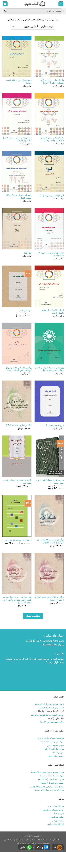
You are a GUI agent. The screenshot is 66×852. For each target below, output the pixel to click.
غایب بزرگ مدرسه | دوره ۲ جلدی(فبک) (51, 254)
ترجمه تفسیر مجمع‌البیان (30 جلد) (49, 704)
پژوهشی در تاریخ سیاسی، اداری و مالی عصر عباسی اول (49, 368)
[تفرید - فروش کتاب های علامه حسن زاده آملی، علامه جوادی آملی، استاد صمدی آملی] (34, 3)
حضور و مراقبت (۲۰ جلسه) (52, 783)
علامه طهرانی (58, 820)
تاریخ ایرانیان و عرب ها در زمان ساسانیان (17, 481)
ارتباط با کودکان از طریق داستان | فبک (52, 311)
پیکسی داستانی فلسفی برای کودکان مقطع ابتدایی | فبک (18, 368)
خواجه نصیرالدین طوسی (53, 810)
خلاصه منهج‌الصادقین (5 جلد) (52, 722)
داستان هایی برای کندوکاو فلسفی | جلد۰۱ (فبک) (52, 139)
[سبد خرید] (5, 3)
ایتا (55, 847)
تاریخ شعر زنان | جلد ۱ (53, 425)
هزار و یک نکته (57, 752)
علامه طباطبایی (57, 817)
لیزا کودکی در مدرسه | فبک (51, 195)
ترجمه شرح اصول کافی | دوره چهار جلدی (50, 481)
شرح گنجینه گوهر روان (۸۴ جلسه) (49, 790)
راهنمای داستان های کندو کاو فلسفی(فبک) (18, 196)
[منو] (61, 3)
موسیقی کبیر (25, 310)
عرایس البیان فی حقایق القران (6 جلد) (47, 715)
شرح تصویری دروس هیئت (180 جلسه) (47, 772)
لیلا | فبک (27, 253)
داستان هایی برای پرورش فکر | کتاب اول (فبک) (17, 139)
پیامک (40, 847)
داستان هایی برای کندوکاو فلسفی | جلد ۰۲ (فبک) (52, 81)
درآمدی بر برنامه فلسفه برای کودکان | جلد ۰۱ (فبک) (50, 541)
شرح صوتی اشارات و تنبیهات (51, 742)
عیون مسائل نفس (56, 756)
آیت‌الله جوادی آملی (55, 824)
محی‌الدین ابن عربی (55, 806)
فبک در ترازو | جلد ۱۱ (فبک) (18, 425)
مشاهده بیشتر (33, 615)
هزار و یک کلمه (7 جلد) (54, 749)
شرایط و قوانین (34, 847)
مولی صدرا (59, 813)
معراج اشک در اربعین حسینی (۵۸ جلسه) (47, 786)
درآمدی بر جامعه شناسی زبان (17, 540)
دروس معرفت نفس (55, 745)
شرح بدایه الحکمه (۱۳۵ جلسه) (51, 779)
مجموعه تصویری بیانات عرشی (51, 738)
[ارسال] (5, 11)
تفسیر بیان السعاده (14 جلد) (52, 708)
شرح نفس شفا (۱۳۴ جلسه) (52, 776)
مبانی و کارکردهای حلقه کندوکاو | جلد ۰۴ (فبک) (49, 598)
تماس (23, 847)
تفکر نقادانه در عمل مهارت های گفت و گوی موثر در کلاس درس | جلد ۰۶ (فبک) (17, 600)
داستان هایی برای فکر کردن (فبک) (18, 81)
